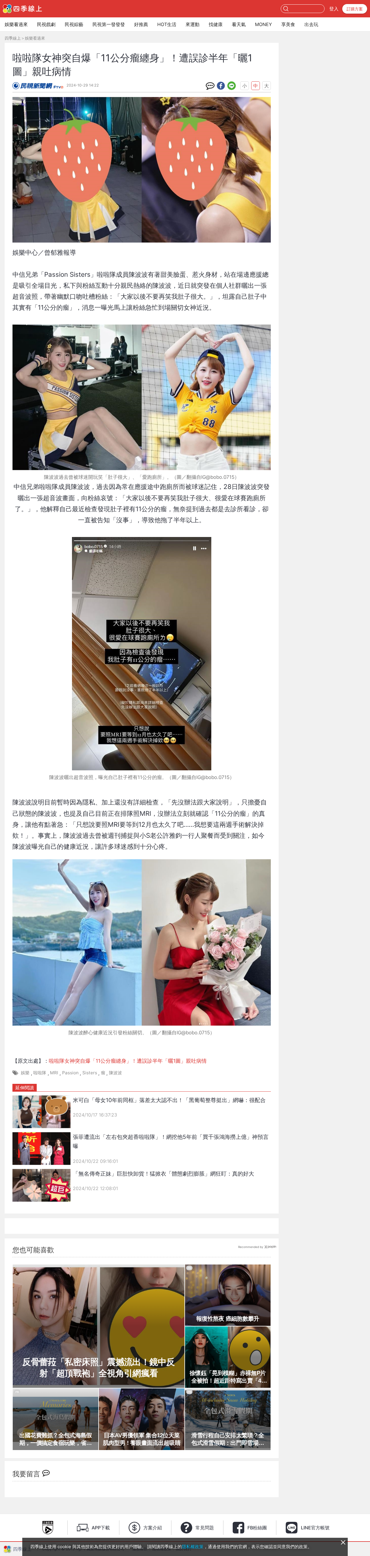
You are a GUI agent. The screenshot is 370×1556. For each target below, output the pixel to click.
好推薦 (141, 24)
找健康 (216, 24)
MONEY (263, 24)
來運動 (192, 24)
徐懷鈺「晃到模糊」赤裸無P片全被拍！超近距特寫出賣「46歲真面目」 (228, 1377)
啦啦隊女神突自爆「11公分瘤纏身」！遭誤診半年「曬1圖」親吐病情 (128, 1061)
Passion (70, 1072)
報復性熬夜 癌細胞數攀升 (227, 1318)
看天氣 (239, 24)
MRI (54, 1072)
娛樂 (25, 1072)
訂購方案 (355, 8)
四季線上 (13, 38)
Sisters (89, 1072)
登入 (333, 9)
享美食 (288, 24)
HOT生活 (166, 24)
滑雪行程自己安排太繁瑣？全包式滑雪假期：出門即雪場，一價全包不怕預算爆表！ (227, 1439)
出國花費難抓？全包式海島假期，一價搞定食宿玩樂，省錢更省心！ (55, 1439)
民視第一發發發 (108, 24)
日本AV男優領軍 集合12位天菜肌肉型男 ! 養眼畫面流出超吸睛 (141, 1439)
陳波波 (115, 1072)
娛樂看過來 (16, 24)
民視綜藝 (74, 24)
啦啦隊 (39, 1072)
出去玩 (311, 24)
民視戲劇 (46, 24)
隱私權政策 (193, 1546)
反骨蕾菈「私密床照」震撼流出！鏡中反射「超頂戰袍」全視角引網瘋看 (98, 1367)
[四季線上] (22, 8)
